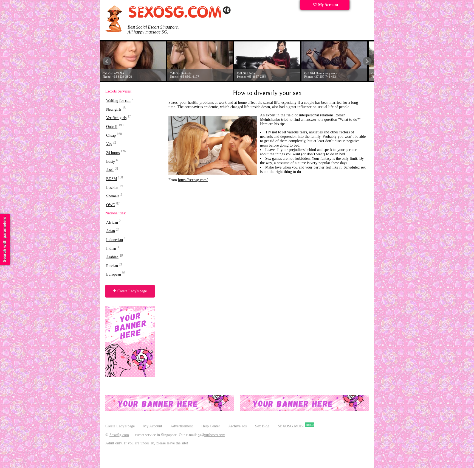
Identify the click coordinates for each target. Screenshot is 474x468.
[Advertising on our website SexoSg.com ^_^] (169, 410)
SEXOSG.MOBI (291, 426)
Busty (110, 161)
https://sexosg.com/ (193, 180)
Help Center (210, 426)
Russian (112, 266)
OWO (110, 205)
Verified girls (116, 118)
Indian (111, 248)
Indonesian (114, 240)
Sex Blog (262, 426)
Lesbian (112, 187)
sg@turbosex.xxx (211, 435)
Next (367, 61)
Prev (107, 61)
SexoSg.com (119, 435)
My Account (327, 5)
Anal (110, 170)
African (112, 222)
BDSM (111, 179)
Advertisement (181, 426)
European (113, 274)
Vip (109, 144)
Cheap (111, 135)
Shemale (112, 196)
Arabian (112, 257)
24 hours (113, 153)
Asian (110, 231)
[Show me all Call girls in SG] (179, 17)
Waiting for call (118, 101)
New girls (113, 109)
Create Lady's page (131, 291)
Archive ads (237, 426)
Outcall (111, 127)
